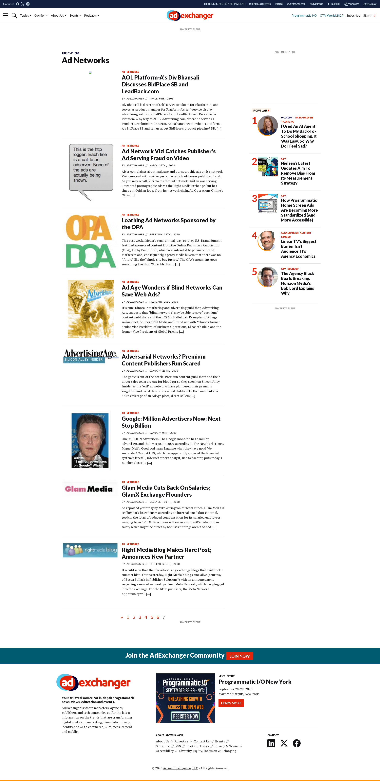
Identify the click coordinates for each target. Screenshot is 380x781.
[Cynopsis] (316, 4)
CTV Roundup (289, 269)
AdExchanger (135, 98)
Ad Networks (130, 72)
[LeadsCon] (333, 4)
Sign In (368, 15)
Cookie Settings (197, 746)
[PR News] (279, 4)
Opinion (39, 15)
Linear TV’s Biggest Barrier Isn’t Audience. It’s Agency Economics (298, 248)
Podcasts (90, 15)
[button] (14, 15)
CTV (283, 158)
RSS (178, 746)
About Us (57, 15)
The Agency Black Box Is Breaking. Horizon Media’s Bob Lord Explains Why (297, 283)
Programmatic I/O (304, 15)
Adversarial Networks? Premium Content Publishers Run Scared (164, 360)
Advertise (181, 741)
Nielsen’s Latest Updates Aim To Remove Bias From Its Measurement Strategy (298, 173)
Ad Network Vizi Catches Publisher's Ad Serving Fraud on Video (169, 154)
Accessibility (165, 751)
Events (74, 15)
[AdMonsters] (351, 4)
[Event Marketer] (296, 4)
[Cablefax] (370, 4)
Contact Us (202, 741)
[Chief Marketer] (260, 4)
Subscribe (353, 15)
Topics (24, 15)
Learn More (231, 703)
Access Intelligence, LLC (180, 768)
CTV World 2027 (331, 15)
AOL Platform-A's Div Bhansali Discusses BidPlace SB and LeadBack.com (160, 84)
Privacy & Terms (226, 746)
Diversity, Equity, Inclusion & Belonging (207, 751)
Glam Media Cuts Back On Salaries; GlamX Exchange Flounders (166, 491)
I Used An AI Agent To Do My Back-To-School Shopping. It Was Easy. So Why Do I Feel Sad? (299, 136)
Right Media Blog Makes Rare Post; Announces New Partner (166, 553)
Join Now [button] (240, 656)
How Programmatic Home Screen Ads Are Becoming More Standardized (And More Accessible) (299, 210)
